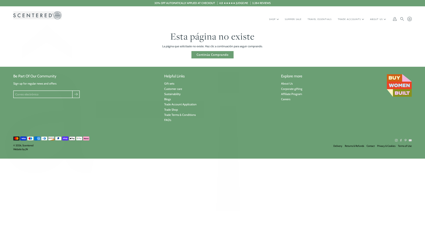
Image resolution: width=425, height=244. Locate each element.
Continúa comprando (213, 55)
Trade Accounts (349, 19)
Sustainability (172, 94)
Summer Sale (293, 19)
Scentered (27, 145)
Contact (371, 145)
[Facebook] (400, 140)
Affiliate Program (291, 94)
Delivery (337, 145)
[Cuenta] (394, 19)
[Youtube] (410, 140)
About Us (287, 83)
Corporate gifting (291, 89)
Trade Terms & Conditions (180, 115)
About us (376, 19)
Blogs (167, 99)
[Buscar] (402, 19)
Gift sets (169, 83)
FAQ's (167, 120)
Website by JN (20, 149)
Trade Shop (171, 109)
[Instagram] (396, 140)
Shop (272, 19)
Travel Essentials (320, 19)
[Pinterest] (405, 140)
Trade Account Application (180, 104)
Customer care (173, 89)
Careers (285, 99)
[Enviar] (76, 94)
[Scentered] (37, 15)
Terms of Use (405, 145)
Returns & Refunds (354, 145)
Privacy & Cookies (386, 145)
